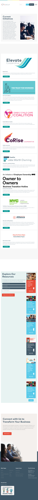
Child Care (17, 472)
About (2, 472)
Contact (2, 477)
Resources (11, 470)
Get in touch (31, 4)
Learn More (6, 76)
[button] (36, 5)
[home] (5, 4)
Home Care (18, 470)
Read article (31, 332)
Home (2, 470)
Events (11, 472)
